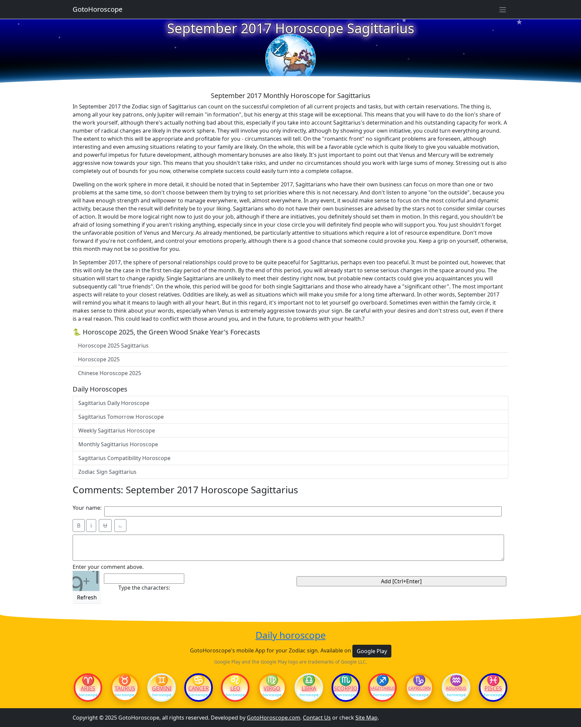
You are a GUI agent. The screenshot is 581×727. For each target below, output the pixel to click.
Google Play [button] (372, 651)
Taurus (125, 688)
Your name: (87, 507)
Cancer (198, 688)
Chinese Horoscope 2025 (109, 373)
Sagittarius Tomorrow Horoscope (121, 416)
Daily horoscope (291, 635)
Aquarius (456, 688)
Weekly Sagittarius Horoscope (116, 430)
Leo (235, 688)
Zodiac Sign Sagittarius (107, 471)
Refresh (87, 597)
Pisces (493, 688)
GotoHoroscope (97, 9)
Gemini (161, 688)
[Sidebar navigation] (502, 9)
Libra (309, 688)
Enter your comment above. (108, 567)
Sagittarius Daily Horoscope (113, 403)
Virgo (272, 688)
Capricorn (419, 688)
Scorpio (345, 688)
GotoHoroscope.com (273, 717)
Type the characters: (144, 587)
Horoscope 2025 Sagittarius (113, 345)
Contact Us (317, 717)
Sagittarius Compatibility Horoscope (124, 458)
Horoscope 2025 (99, 359)
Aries (88, 688)
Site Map (366, 717)
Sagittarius (382, 688)
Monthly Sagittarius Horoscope (118, 444)
